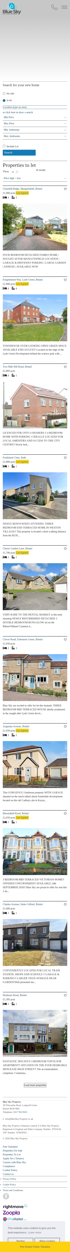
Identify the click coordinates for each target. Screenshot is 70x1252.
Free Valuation (10, 1146)
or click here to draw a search (18, 112)
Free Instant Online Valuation (35, 1246)
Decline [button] (20, 1241)
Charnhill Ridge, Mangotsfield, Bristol (22, 188)
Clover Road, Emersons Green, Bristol (22, 639)
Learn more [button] (34, 1232)
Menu (64, 7)
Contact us (8, 1174)
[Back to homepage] (35, 14)
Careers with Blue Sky (14, 1162)
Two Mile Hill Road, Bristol (17, 366)
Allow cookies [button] (47, 1241)
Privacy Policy (9, 1179)
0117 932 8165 (20, 1112)
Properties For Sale (12, 1150)
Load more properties (35, 1085)
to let (9, 100)
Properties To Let (12, 1154)
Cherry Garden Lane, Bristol (17, 548)
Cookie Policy (10, 1170)
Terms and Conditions (13, 1190)
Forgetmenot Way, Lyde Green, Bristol (23, 279)
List (12, 172)
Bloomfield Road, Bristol (16, 813)
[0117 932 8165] (54, 7)
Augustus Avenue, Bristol (16, 726)
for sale (10, 93)
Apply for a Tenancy (13, 1158)
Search (8, 152)
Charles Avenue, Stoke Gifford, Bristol (23, 904)
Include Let (12, 146)
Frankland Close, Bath (14, 457)
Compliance (9, 1166)
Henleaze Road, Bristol (15, 995)
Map (17, 172)
